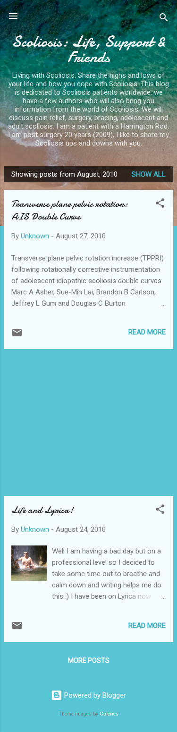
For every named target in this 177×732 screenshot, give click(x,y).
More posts (89, 660)
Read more (147, 332)
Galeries (109, 714)
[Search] (163, 19)
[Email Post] (17, 336)
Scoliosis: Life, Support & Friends (89, 49)
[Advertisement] (88, 422)
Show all (149, 174)
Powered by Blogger (94, 695)
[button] (160, 204)
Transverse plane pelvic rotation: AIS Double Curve (69, 210)
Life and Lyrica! (42, 510)
